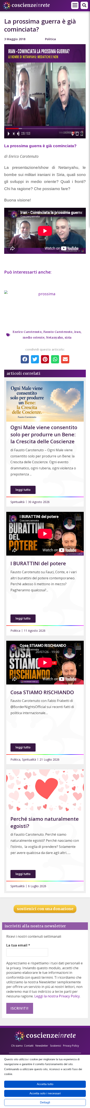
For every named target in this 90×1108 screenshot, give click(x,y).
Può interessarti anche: (28, 272)
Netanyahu (54, 337)
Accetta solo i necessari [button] (45, 1093)
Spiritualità (17, 502)
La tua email (18, 945)
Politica (50, 39)
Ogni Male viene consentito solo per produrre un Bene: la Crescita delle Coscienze (43, 434)
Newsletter (41, 1045)
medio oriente (33, 337)
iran (77, 332)
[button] (74, 5)
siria (68, 337)
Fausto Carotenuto (58, 332)
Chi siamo (17, 1045)
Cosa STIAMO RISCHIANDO (42, 692)
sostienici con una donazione (45, 908)
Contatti (28, 1045)
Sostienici (56, 1045)
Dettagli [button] (45, 1102)
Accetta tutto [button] (45, 1084)
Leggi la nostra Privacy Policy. (57, 996)
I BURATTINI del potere (38, 563)
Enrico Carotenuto (27, 332)
